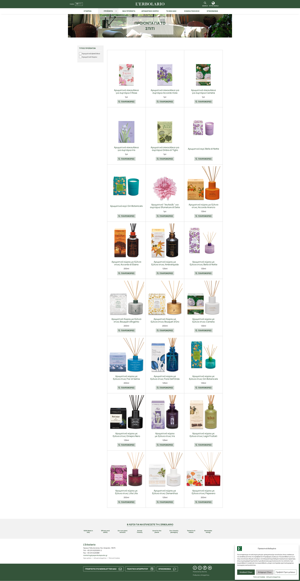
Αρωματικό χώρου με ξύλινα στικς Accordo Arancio (203, 206)
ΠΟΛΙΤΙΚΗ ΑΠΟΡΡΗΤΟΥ (137, 569)
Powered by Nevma (200, 572)
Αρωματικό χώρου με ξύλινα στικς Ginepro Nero (126, 435)
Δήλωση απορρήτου (273, 577)
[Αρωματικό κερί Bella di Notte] (203, 126)
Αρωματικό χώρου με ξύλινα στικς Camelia (203, 320)
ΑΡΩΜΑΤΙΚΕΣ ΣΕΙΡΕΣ (150, 11)
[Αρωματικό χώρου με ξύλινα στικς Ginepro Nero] (126, 412)
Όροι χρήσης (87, 558)
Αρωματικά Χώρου (89, 57)
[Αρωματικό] (164, 183)
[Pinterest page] (195, 568)
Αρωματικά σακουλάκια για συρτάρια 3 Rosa (126, 91)
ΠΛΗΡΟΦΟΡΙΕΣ (127, 101)
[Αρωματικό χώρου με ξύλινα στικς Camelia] (203, 298)
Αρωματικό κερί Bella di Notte (203, 148)
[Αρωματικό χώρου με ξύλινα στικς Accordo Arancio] (203, 183)
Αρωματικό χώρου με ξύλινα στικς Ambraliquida (165, 263)
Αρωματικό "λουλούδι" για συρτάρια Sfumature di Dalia (165, 206)
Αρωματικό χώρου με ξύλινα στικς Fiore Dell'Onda (165, 377)
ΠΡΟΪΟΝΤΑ (108, 11)
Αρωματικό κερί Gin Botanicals (126, 206)
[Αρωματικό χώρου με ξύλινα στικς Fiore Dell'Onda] (164, 355)
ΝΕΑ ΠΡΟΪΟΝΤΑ (128, 11)
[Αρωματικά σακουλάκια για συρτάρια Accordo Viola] (164, 69)
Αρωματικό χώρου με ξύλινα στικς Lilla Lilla (126, 492)
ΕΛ (77, 4)
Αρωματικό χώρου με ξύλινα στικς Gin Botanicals (203, 377)
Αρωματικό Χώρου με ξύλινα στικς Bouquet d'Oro (165, 320)
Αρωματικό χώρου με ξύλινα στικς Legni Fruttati (203, 435)
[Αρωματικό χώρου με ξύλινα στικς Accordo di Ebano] (126, 241)
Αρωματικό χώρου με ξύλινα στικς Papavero (203, 492)
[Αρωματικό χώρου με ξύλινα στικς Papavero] (203, 469)
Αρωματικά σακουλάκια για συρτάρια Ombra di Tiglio (165, 148)
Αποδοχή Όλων (246, 572)
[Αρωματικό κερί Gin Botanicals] (126, 183)
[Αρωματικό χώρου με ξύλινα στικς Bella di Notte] (203, 241)
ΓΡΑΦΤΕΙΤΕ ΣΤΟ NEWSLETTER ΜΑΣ (100, 569)
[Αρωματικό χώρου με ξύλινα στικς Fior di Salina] (126, 355)
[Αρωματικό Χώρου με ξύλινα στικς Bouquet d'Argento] (126, 298)
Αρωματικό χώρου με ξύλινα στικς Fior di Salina (126, 377)
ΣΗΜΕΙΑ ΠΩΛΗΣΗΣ (191, 11)
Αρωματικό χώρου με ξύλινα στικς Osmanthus (165, 492)
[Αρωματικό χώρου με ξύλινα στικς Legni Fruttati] (203, 412)
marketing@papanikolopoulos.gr (95, 555)
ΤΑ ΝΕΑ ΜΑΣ (171, 11)
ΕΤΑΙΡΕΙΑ (87, 11)
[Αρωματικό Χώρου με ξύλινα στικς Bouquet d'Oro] (164, 298)
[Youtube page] (210, 568)
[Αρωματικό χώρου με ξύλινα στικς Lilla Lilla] (126, 469)
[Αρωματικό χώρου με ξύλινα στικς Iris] (164, 412)
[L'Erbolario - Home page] (150, 4)
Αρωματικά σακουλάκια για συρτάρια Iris (126, 148)
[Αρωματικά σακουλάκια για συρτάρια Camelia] (203, 69)
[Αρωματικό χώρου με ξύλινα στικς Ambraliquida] (164, 241)
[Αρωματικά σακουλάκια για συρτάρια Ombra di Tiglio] (164, 126)
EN (80, 4)
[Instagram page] (200, 568)
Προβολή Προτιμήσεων (285, 572)
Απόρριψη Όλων (265, 572)
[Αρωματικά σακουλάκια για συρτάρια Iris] (126, 126)
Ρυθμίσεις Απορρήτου (201, 575)
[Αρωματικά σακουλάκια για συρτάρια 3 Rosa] (126, 69)
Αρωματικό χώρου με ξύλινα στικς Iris (165, 435)
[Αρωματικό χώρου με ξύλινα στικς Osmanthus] (164, 469)
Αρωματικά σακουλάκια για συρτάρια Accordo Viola (165, 91)
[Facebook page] (205, 568)
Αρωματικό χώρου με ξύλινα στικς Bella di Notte (203, 263)
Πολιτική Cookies (259, 577)
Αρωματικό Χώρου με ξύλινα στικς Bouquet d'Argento (126, 320)
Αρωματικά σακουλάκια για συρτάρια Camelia (203, 91)
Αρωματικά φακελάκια (91, 53)
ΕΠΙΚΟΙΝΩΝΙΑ (212, 11)
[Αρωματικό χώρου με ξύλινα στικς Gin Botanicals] (203, 355)
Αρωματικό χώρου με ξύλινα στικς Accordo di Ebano (126, 263)
